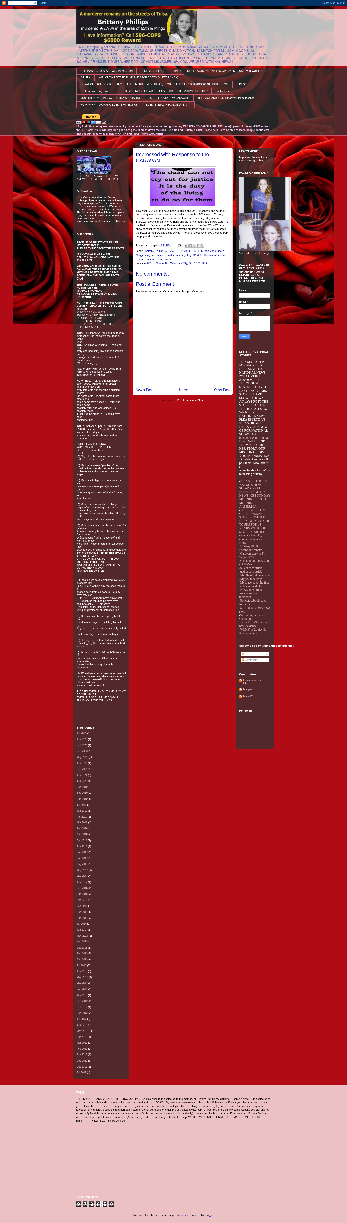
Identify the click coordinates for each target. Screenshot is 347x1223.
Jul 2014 (81, 923)
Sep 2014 (82, 911)
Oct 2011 (82, 1066)
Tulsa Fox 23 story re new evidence (253, 624)
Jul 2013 (81, 965)
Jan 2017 (82, 882)
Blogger (209, 1215)
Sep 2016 (82, 888)
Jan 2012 (82, 1054)
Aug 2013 (82, 959)
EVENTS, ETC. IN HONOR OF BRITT (168, 104)
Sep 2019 (82, 792)
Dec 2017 (82, 852)
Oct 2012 (82, 1007)
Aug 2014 (82, 917)
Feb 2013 (82, 989)
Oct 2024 (82, 745)
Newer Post (144, 390)
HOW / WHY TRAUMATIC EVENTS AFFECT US (109, 104)
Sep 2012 (82, 1012)
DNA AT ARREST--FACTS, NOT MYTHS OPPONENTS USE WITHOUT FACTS (220, 70)
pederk (185, 1215)
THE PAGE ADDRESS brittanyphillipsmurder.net (226, 97)
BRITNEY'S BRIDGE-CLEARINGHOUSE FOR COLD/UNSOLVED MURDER (163, 91)
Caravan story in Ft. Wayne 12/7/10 (252, 555)
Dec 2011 (82, 1060)
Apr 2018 (82, 840)
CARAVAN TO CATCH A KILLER (184, 250)
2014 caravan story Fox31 (96, 91)
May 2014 (82, 935)
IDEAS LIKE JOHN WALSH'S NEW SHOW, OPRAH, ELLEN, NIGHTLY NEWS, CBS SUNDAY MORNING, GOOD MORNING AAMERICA (254, 493)
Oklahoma (210, 255)
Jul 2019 (81, 804)
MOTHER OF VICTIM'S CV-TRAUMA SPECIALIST (110, 97)
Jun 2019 (82, 810)
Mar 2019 (82, 822)
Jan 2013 (82, 995)
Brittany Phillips (154, 250)
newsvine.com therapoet (248, 595)
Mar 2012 (82, 1042)
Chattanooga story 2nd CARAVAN (254, 562)
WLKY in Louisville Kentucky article (252, 631)
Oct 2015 (82, 899)
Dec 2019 (82, 786)
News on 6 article (251, 589)
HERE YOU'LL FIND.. (153, 70)
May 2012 (82, 1030)
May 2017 (82, 870)
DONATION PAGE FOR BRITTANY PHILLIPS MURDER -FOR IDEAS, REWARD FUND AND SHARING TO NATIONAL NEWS (155, 84)
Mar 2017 (82, 876)
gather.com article (251, 571)
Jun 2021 (82, 775)
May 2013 (82, 977)
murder (160, 255)
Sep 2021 (82, 769)
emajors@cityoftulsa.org (91, 311)
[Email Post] (179, 245)
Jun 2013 (82, 971)
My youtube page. (251, 579)
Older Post (221, 390)
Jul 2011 (81, 1072)
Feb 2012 (82, 1048)
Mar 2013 (82, 983)
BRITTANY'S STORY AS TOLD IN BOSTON (107, 70)
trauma (150, 259)
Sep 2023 (82, 751)
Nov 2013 (82, 941)
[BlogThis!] (190, 246)
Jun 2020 (82, 780)
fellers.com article (251, 568)
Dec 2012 (82, 1001)
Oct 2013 (82, 947)
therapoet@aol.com (251, 437)
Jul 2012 (81, 1019)
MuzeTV (248, 696)
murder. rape (173, 255)
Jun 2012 (82, 1024)
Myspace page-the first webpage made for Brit (254, 584)
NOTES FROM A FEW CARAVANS (169, 97)
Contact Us (222, 91)
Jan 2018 (82, 846)
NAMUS (197, 255)
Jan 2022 (82, 763)
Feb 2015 (82, 905)
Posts (248, 654)
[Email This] (187, 246)
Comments (250, 659)
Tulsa (158, 259)
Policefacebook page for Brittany (252, 602)
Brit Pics (86, 77)
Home (183, 390)
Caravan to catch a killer (254, 682)
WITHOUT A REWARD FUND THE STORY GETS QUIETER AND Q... (140, 77)
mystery (186, 255)
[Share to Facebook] (198, 246)
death (220, 250)
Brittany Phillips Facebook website (250, 548)
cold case (210, 250)
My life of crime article (254, 575)
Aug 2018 (82, 834)
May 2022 (82, 757)
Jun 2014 (82, 929)
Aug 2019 (82, 798)
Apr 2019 (82, 816)
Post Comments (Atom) (190, 400)
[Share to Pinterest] (202, 246)
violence (168, 259)
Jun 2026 (82, 739)
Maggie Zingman (145, 255)
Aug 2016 (82, 893)
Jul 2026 (81, 733)
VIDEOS (242, 84)
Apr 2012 (82, 1036)
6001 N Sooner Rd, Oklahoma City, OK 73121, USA (177, 263)
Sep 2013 (82, 953)
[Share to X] (194, 246)
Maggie (247, 689)
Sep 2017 (82, 858)
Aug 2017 (82, 864)
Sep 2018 (82, 828)
